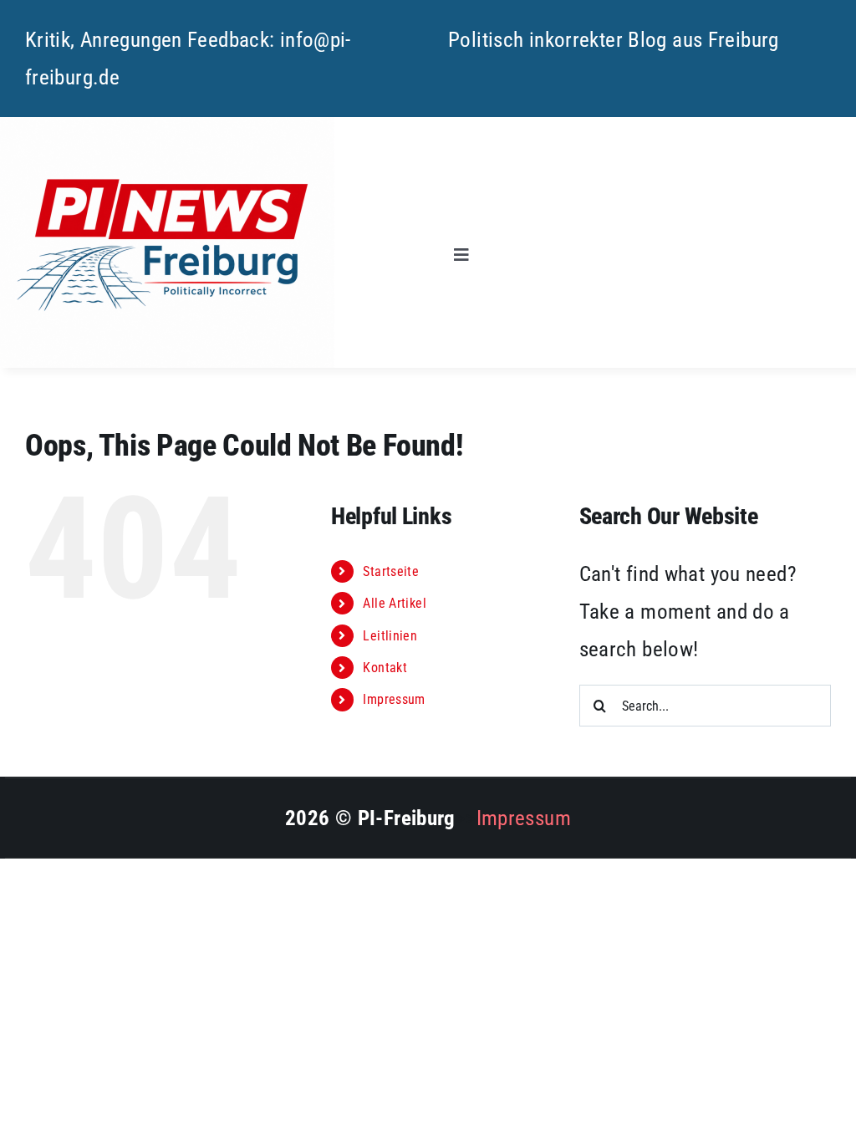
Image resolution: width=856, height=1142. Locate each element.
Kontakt (385, 668)
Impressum (394, 699)
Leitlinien (390, 636)
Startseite (391, 571)
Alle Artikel (394, 603)
